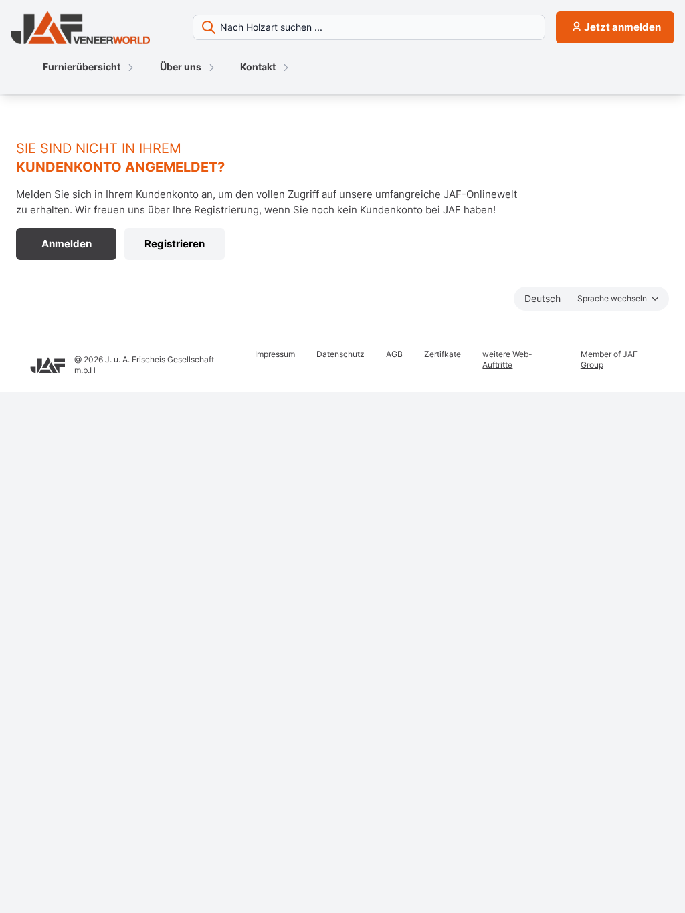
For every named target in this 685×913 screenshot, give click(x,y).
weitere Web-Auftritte (507, 359)
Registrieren (174, 243)
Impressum (275, 354)
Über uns (180, 66)
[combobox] (369, 27)
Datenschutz (340, 354)
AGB (394, 354)
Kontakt (258, 66)
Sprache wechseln (613, 298)
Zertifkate (442, 354)
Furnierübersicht (81, 66)
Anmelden (66, 243)
